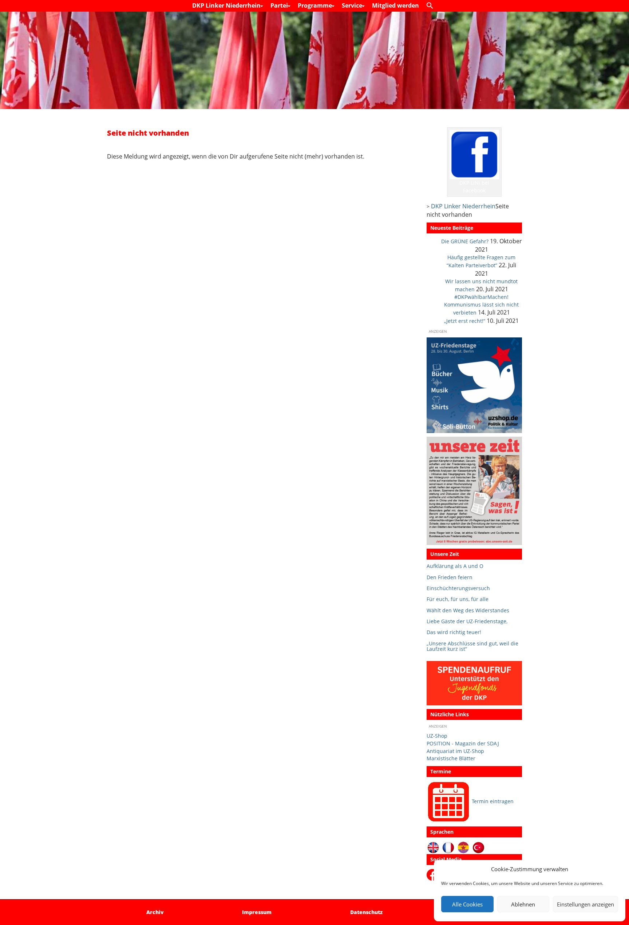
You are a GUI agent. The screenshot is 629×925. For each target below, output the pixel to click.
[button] (431, 6)
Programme (315, 5)
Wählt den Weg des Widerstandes (468, 610)
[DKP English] (433, 847)
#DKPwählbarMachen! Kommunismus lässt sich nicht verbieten (481, 304)
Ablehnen (523, 904)
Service (353, 5)
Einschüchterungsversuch (458, 588)
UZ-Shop (437, 735)
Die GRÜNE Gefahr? (464, 241)
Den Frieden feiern (449, 577)
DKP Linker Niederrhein (227, 5)
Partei (279, 5)
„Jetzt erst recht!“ (464, 320)
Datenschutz (366, 912)
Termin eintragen (493, 801)
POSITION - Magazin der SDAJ (463, 743)
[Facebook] (434, 874)
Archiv (155, 912)
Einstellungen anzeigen (585, 904)
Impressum (257, 912)
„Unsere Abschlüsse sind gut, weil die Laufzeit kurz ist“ (472, 646)
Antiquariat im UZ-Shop (455, 751)
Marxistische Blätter (451, 758)
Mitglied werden (395, 5)
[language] (448, 847)
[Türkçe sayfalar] (478, 847)
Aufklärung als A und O (455, 566)
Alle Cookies (467, 904)
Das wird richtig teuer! (454, 632)
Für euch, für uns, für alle (457, 599)
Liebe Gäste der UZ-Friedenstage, (467, 621)
